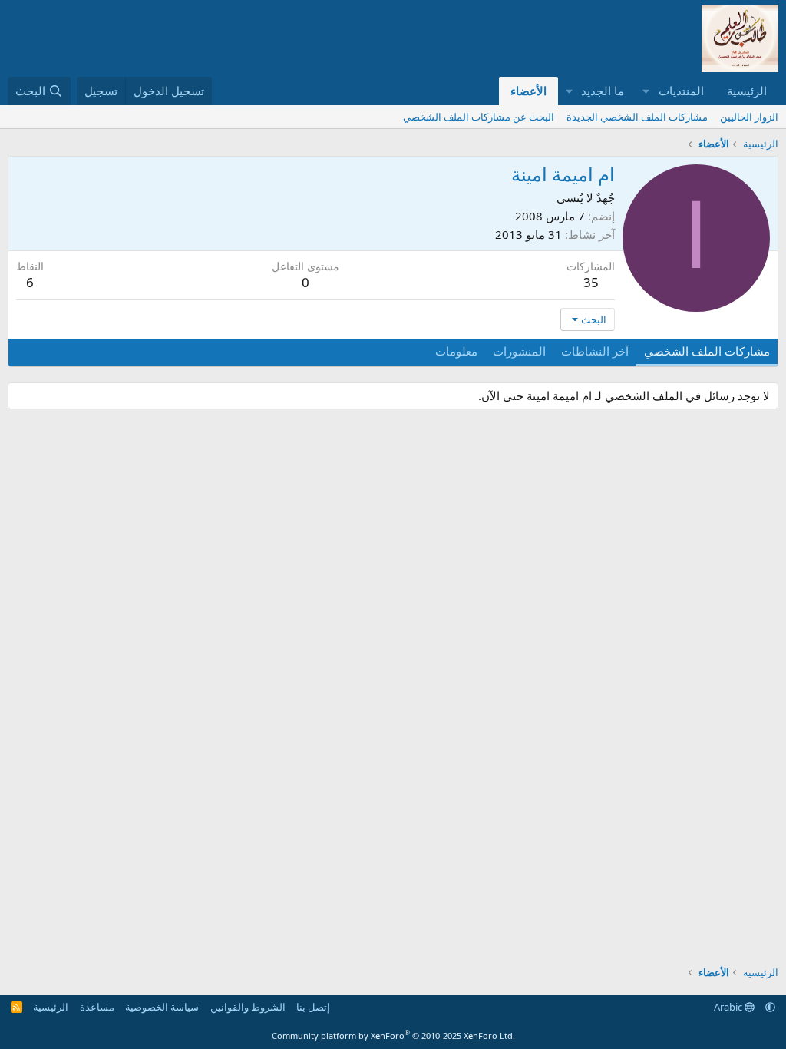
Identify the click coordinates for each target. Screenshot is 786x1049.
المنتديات (681, 90)
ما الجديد (602, 90)
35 (591, 282)
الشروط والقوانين (248, 1007)
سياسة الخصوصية (162, 1007)
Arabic (729, 1007)
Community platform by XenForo (393, 1035)
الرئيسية (747, 90)
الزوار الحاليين (749, 117)
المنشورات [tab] (519, 351)
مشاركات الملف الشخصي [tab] (707, 351)
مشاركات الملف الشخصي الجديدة (637, 117)
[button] (646, 91)
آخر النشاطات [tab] (595, 351)
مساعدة (97, 1007)
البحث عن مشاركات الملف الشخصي (478, 117)
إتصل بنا (313, 1007)
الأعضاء (528, 90)
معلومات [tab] (456, 351)
